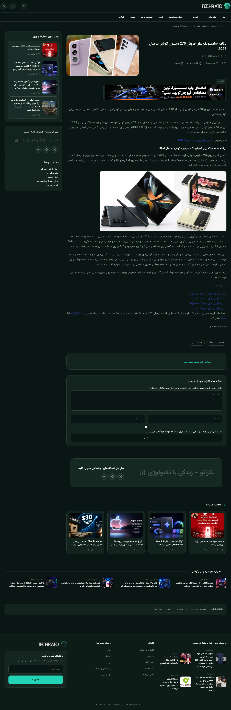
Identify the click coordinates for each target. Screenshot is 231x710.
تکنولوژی (212, 17)
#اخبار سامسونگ (216, 342)
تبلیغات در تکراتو (147, 650)
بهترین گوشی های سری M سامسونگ (207, 294)
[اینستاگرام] (112, 476)
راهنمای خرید (147, 17)
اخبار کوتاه (214, 26)
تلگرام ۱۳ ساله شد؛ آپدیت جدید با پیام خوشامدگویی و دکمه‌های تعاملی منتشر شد (139, 585)
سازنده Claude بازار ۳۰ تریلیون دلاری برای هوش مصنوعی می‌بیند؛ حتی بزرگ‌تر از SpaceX (86, 545)
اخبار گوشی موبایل (50, 169)
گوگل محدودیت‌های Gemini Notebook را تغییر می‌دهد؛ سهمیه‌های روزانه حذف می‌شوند (168, 545)
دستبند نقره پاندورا (198, 609)
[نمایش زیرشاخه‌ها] (206, 17)
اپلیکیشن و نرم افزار (102, 668)
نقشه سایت (149, 668)
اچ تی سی (106, 674)
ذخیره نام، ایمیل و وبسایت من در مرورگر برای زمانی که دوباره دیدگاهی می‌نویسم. (184, 431)
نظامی (121, 17)
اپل (109, 662)
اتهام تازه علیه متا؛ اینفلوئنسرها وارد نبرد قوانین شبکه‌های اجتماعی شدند (80, 585)
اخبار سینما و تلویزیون (48, 181)
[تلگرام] (104, 476)
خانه (224, 26)
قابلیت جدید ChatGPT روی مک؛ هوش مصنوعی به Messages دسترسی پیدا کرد (26, 585)
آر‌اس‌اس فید (148, 674)
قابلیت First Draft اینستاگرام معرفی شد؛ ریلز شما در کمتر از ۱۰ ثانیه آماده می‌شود (195, 585)
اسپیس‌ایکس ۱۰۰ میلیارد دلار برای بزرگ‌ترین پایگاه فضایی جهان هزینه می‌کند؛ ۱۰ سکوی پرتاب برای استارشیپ (25, 105)
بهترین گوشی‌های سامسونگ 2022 (195, 141)
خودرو (195, 17)
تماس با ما (149, 662)
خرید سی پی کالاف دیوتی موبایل (169, 609)
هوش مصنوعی (176, 17)
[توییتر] (120, 476)
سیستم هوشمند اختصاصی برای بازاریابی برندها (209, 543)
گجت (161, 17)
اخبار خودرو (53, 177)
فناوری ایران (53, 173)
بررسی (132, 17)
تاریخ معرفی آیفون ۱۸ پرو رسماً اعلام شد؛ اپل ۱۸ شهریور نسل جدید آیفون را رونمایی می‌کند (126, 545)
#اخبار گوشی (196, 342)
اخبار (224, 17)
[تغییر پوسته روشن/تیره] (12, 6)
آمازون (108, 650)
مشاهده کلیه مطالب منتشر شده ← (196, 362)
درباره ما (150, 656)
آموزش (108, 656)
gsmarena (215, 326)
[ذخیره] (195, 516)
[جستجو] (4, 6)
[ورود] (24, 6)
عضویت (36, 679)
